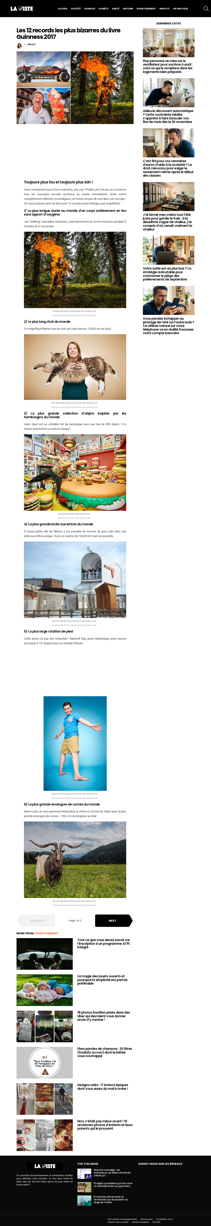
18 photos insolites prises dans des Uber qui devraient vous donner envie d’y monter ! (103, 1016)
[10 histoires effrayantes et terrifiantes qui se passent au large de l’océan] (84, 1200)
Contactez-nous (164, 1219)
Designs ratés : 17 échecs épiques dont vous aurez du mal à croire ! (102, 1087)
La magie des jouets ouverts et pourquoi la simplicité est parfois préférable (102, 980)
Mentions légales (140, 1222)
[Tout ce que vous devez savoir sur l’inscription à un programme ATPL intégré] (45, 954)
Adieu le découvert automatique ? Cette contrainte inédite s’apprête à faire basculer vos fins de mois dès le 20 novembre (168, 116)
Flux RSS (156, 1222)
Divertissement (146, 8)
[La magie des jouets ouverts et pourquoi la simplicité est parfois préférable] (45, 990)
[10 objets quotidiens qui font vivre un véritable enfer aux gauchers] (84, 1187)
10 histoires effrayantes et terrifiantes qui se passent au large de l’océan (111, 1199)
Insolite (164, 8)
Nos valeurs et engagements (122, 1219)
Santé (115, 8)
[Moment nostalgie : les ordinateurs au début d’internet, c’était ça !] (84, 1174)
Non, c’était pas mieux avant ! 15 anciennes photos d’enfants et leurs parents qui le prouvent (105, 1125)
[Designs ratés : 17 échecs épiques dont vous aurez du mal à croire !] (45, 1099)
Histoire (128, 8)
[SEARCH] (206, 8)
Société (76, 8)
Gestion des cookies (118, 1222)
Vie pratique (180, 8)
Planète (103, 8)
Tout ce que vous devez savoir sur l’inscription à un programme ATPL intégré (103, 943)
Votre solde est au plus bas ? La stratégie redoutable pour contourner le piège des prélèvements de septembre (167, 274)
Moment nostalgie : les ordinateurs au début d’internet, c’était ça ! (112, 1172)
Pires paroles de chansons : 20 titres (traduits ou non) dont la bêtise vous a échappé (104, 1052)
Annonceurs (147, 1219)
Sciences (89, 8)
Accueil (63, 8)
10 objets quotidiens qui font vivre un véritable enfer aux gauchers (113, 1185)
